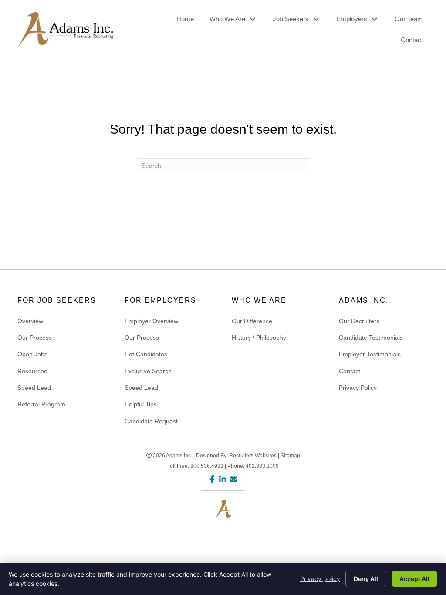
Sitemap (290, 456)
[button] (252, 19)
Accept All (414, 578)
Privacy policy (320, 578)
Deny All (366, 578)
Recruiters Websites (253, 456)
